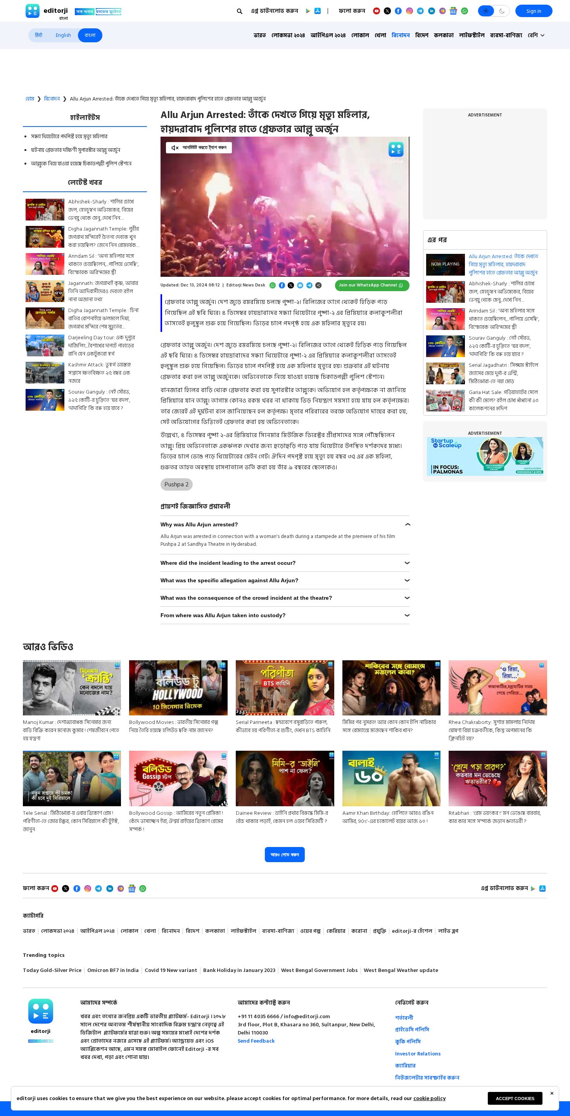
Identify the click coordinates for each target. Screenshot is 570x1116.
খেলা (380, 35)
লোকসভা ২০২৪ (288, 35)
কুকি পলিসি (408, 1041)
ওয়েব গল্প (310, 931)
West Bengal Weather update (401, 970)
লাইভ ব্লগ (448, 931)
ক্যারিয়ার (405, 1065)
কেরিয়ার (335, 931)
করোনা (359, 931)
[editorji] (40, 1011)
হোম (30, 99)
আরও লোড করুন (285, 854)
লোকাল (360, 35)
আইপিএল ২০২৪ (328, 35)
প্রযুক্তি (379, 931)
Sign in (534, 11)
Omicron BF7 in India (113, 970)
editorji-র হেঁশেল (412, 931)
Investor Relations (418, 1053)
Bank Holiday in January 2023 (239, 970)
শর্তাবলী (404, 1018)
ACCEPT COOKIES (515, 1098)
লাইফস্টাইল (472, 35)
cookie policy (429, 1098)
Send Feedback (256, 1040)
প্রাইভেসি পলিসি (412, 1029)
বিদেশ (421, 35)
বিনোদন (401, 35)
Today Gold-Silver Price (52, 970)
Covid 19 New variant (171, 970)
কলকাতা (444, 35)
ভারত (260, 35)
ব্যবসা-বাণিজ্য (506, 35)
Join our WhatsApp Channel (368, 285)
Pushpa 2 (177, 484)
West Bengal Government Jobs (319, 970)
